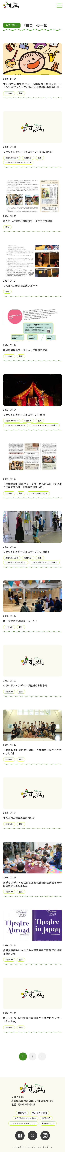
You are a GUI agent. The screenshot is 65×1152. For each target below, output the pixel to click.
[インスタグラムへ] (45, 1138)
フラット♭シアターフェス (23, 1123)
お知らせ (22, 1113)
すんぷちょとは (39, 1113)
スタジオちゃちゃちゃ (25, 1118)
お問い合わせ (48, 1123)
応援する (46, 1118)
